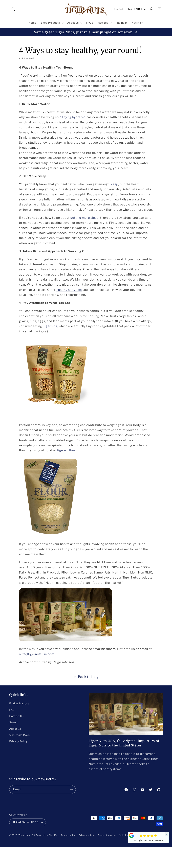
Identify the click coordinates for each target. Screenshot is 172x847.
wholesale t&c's (19, 735)
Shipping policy (127, 835)
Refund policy (68, 835)
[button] (13, 9)
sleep (114, 184)
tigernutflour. (67, 450)
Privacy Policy (18, 741)
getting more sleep (84, 217)
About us (15, 728)
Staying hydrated (73, 117)
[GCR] (131, 835)
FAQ (12, 709)
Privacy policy (86, 835)
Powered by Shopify (46, 835)
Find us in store (19, 703)
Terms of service (107, 835)
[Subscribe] (72, 789)
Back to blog (88, 677)
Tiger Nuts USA (26, 835)
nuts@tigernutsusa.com (37, 654)
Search (13, 722)
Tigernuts (50, 326)
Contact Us (16, 716)
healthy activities (69, 289)
